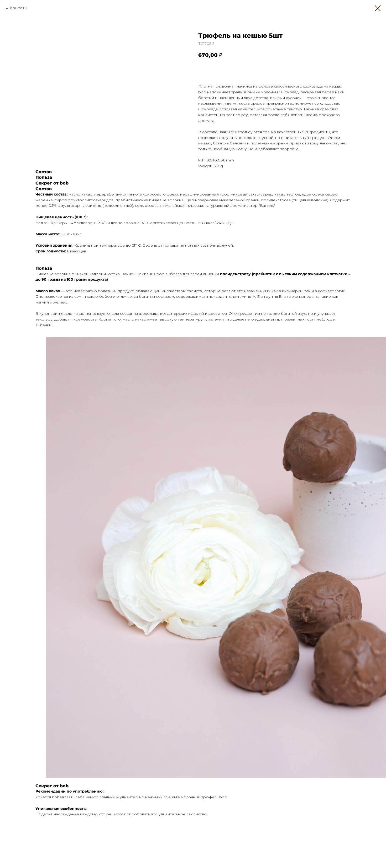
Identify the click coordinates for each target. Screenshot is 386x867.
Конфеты (18, 8)
